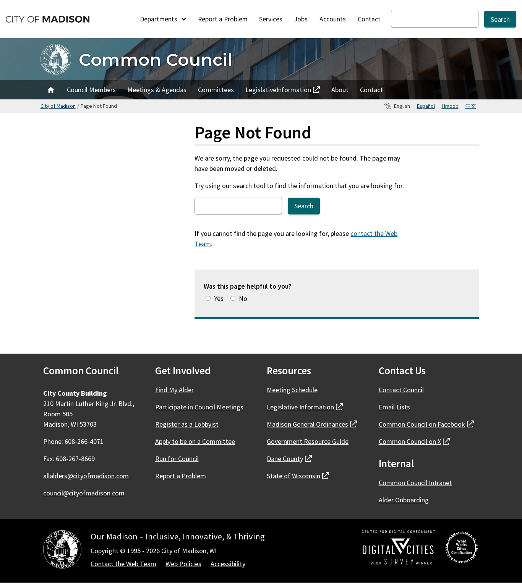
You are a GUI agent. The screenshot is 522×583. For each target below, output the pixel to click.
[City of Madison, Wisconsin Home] (62, 550)
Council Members (91, 89)
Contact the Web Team (123, 563)
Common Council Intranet (415, 482)
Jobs (301, 19)
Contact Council (401, 389)
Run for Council (177, 458)
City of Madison (58, 105)
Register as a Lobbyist (187, 424)
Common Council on (426, 424)
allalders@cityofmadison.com (86, 475)
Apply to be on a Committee (195, 441)
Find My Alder (174, 389)
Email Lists (394, 407)
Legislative (278, 91)
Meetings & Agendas (156, 89)
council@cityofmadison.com (84, 493)
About (340, 89)
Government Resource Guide (308, 441)
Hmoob (450, 105)
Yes (219, 298)
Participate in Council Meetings (199, 407)
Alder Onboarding (404, 499)
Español (426, 105)
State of (298, 475)
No (243, 298)
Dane (289, 458)
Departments (159, 19)
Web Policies (183, 563)
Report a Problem (223, 19)
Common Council (155, 59)
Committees (216, 89)
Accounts (332, 19)
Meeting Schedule (292, 389)
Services (270, 19)
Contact (369, 19)
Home (51, 89)
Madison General (312, 424)
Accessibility (228, 563)
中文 (470, 105)
